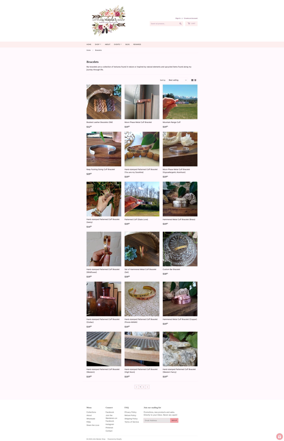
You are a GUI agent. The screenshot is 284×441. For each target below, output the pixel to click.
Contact (109, 431)
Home (89, 44)
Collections (91, 412)
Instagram (110, 424)
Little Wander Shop (98, 439)
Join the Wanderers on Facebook (111, 418)
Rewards (137, 44)
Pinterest (109, 427)
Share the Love (93, 425)
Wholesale (91, 419)
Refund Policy (130, 415)
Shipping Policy (131, 419)
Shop (97, 44)
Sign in (178, 18)
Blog (127, 44)
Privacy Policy (130, 412)
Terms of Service (132, 422)
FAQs (89, 422)
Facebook (110, 412)
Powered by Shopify (115, 439)
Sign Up (174, 420)
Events (117, 44)
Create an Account (190, 18)
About (107, 44)
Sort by (162, 80)
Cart (193, 23)
